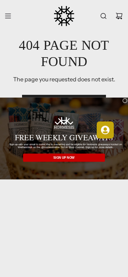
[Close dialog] (125, 101)
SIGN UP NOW (63, 157)
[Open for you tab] (105, 129)
